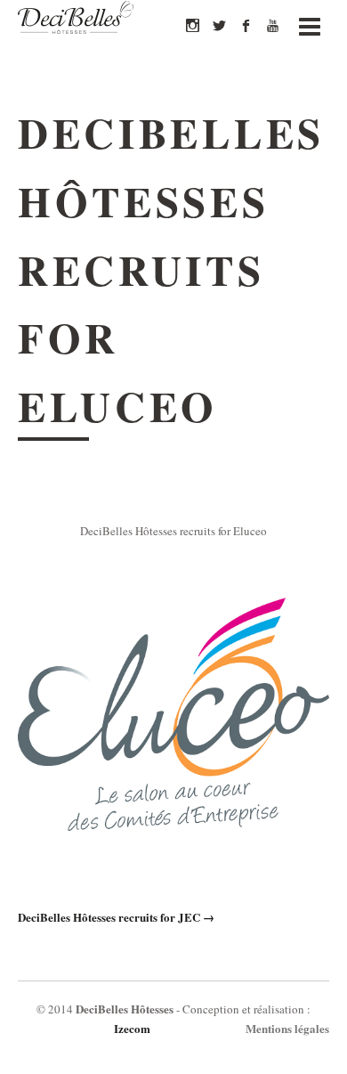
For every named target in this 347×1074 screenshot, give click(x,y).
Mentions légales (287, 1028)
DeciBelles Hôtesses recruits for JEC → (116, 916)
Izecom (132, 1028)
